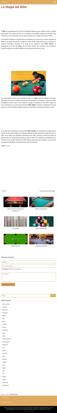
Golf (3, 347)
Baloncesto (5, 309)
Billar (3, 318)
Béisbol (4, 315)
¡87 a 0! (4, 191)
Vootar (8, 146)
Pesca (3, 365)
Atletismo (4, 307)
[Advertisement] (28, 19)
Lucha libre (4, 353)
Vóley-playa (5, 382)
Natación (4, 359)
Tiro (3, 373)
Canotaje (4, 324)
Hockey (4, 350)
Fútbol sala (5, 344)
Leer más (32, 410)
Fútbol (3, 336)
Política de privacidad (14, 269)
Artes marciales (6, 304)
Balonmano (5, 312)
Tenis (3, 370)
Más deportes (5, 385)
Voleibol (4, 379)
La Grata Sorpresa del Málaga (47, 191)
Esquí (3, 333)
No (28, 410)
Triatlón (4, 376)
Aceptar (25, 410)
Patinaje (4, 362)
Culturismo (5, 330)
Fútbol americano (6, 338)
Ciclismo (4, 327)
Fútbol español (5, 341)
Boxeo (3, 321)
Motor (3, 356)
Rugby (3, 367)
